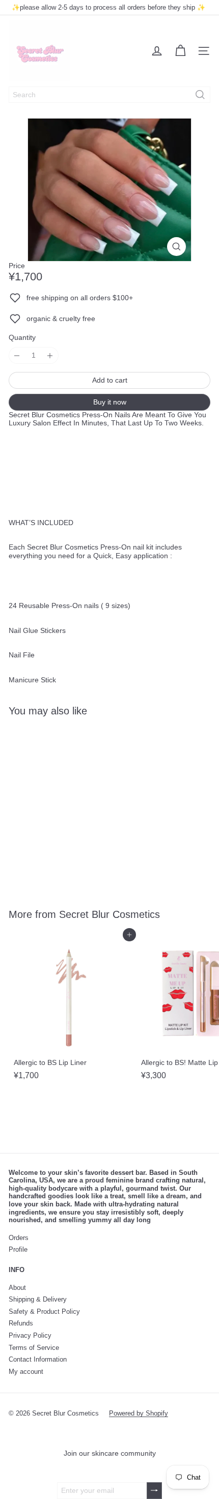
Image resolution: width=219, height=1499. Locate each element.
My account (26, 1371)
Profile (18, 1249)
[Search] (200, 95)
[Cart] (180, 51)
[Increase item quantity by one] (50, 355)
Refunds (21, 1323)
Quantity (22, 337)
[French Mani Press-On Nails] (72, 806)
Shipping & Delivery (38, 1299)
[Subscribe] (154, 1490)
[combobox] (109, 95)
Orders (19, 1238)
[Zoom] (176, 246)
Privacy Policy (30, 1335)
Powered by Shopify (138, 1413)
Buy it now (109, 402)
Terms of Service (34, 1347)
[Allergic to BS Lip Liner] (72, 1009)
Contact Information (38, 1359)
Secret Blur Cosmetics (109, 914)
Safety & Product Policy (44, 1311)
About (17, 1287)
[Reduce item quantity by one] (17, 355)
